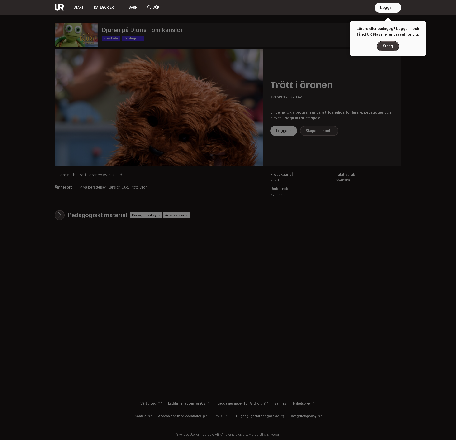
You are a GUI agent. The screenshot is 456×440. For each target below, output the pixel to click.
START (79, 7)
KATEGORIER (104, 7)
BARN (133, 7)
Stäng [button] (388, 46)
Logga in (388, 7)
